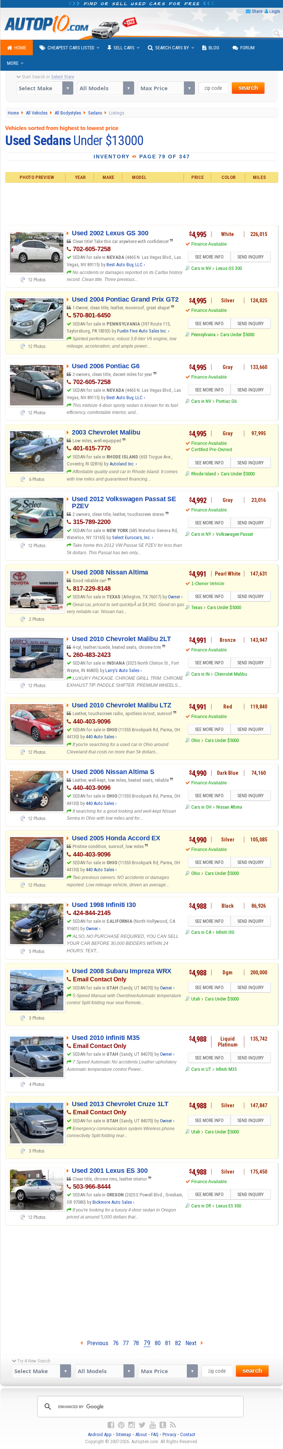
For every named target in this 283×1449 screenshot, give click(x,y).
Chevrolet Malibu (230, 674)
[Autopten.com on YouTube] (152, 1425)
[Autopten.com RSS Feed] (173, 1425)
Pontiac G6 (226, 401)
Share (257, 11)
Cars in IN (200, 674)
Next (193, 1343)
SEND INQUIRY (250, 257)
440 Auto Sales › (101, 736)
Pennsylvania (203, 334)
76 (116, 1343)
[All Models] (105, 88)
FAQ (154, 1434)
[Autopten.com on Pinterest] (121, 1425)
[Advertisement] (141, 202)
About (141, 1434)
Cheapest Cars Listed (71, 47)
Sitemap (123, 1434)
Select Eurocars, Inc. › (132, 537)
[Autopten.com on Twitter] (142, 1425)
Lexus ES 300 (228, 1206)
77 (126, 1343)
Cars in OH (201, 807)
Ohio (195, 740)
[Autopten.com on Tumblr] (163, 1425)
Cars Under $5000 (237, 334)
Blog (214, 47)
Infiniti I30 (225, 932)
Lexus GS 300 (229, 268)
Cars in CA (201, 932)
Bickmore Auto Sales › (113, 1202)
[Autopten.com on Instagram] (131, 1425)
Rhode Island (203, 473)
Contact (187, 1434)
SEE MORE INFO (209, 257)
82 (178, 1343)
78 (136, 1343)
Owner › (175, 596)
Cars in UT (201, 1069)
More (12, 63)
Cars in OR (201, 1206)
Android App (100, 1434)
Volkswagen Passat (234, 534)
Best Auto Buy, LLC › (125, 264)
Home (20, 47)
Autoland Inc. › (123, 464)
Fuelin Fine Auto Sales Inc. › (143, 331)
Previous (95, 1343)
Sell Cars (123, 47)
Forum (247, 47)
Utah (195, 999)
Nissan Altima (229, 807)
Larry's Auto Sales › (123, 670)
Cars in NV (201, 268)
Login (274, 11)
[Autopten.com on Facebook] (111, 1425)
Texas (196, 607)
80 (158, 1343)
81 (168, 1343)
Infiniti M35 (226, 1069)
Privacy (169, 1434)
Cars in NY (201, 534)
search (248, 87)
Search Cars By (172, 47)
